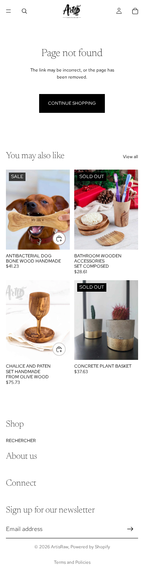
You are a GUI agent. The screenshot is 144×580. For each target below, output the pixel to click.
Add (65, 349)
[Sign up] (130, 528)
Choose (65, 239)
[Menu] (8, 11)
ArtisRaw (59, 547)
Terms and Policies (72, 562)
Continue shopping (72, 103)
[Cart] (135, 11)
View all (130, 157)
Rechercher (21, 440)
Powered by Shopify (90, 547)
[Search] (24, 11)
